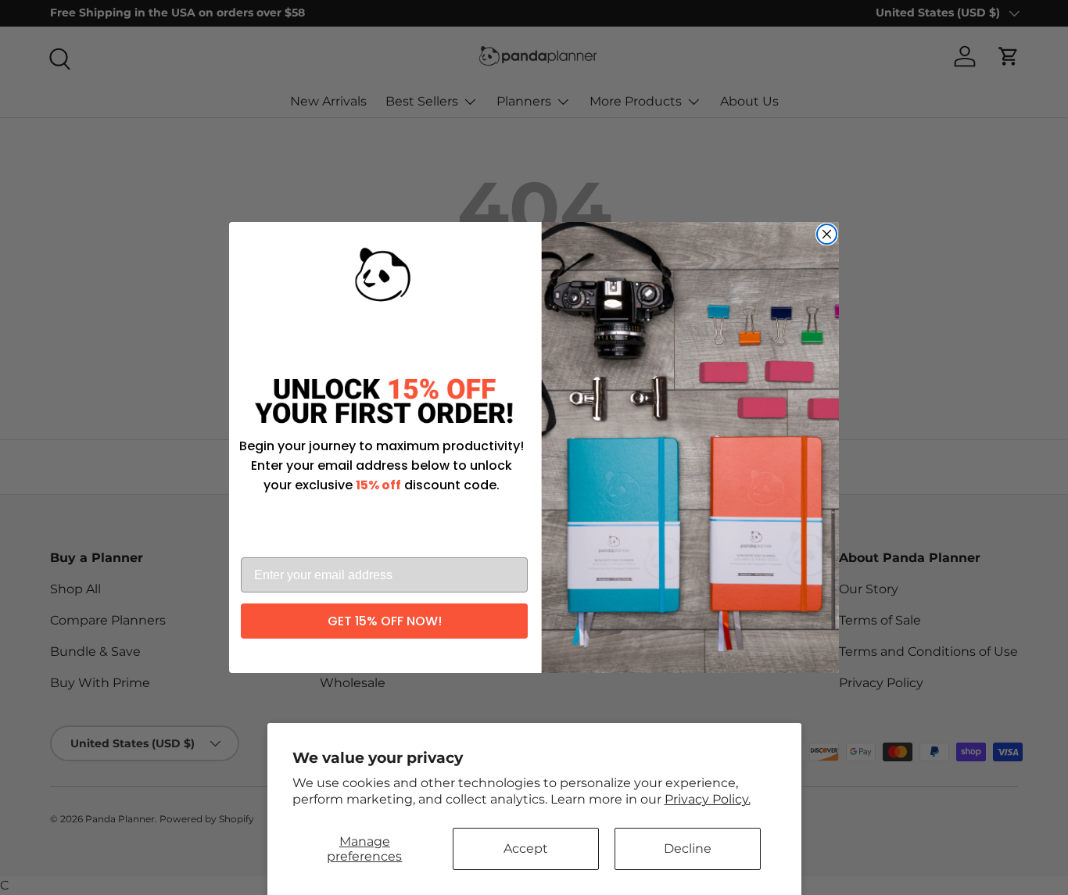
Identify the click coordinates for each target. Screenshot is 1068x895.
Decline (687, 848)
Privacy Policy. (708, 799)
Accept (526, 848)
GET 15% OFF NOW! (385, 621)
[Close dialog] (827, 234)
